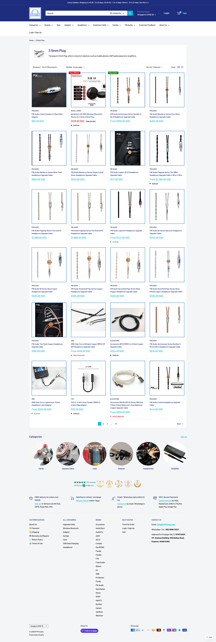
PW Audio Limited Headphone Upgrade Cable (165, 403)
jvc (97, 570)
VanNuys (99, 612)
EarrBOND (100, 547)
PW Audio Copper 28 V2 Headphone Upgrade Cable (124, 173)
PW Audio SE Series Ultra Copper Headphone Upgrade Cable (44, 290)
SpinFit (99, 600)
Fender (98, 555)
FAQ (124, 532)
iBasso (98, 566)
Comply (99, 543)
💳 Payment (34, 528)
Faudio (98, 551)
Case (65, 539)
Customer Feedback (147, 25)
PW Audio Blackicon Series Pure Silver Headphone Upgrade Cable (165, 115)
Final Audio (100, 562)
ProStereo (100, 577)
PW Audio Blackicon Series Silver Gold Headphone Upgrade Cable (47, 173)
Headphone (82, 25)
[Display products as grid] (179, 67)
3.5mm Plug (40, 40)
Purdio (98, 581)
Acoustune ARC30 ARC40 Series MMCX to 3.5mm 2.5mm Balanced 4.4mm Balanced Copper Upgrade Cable (126, 405)
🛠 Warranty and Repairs (39, 536)
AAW (98, 536)
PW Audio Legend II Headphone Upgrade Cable (126, 231)
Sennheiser (100, 589)
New (59, 25)
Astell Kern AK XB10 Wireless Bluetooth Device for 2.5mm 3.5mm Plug (86, 115)
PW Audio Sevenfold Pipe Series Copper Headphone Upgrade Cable (86, 290)
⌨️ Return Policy (36, 539)
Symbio (99, 604)
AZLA (98, 539)
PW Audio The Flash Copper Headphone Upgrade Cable (47, 345)
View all (184, 437)
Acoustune (114, 341)
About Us (163, 25)
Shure (98, 593)
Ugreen (99, 608)
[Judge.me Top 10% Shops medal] (137, 483)
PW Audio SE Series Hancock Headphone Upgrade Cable (166, 231)
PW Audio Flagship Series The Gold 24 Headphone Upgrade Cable (46, 231)
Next (179, 424)
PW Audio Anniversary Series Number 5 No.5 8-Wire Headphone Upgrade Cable (165, 345)
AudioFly (99, 532)
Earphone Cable (99, 25)
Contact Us (121, 504)
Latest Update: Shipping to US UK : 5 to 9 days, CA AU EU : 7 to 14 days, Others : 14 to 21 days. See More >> (108, 2)
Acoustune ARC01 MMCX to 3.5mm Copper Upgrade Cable (126, 345)
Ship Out (38, 504)
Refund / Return (82, 500)
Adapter (67, 25)
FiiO (72, 399)
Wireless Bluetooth (71, 528)
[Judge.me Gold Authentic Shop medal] (100, 483)
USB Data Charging (71, 543)
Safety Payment (165, 500)
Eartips (115, 25)
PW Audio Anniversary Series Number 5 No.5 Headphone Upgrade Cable (125, 115)
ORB (72, 341)
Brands (47, 25)
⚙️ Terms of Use (36, 543)
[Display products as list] (182, 67)
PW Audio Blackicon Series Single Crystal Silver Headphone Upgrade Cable (87, 173)
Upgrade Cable (69, 524)
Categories (33, 25)
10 (116, 424)
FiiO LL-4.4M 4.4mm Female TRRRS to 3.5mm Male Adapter (85, 403)
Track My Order (128, 524)
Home (31, 40)
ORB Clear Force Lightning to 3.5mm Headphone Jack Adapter (46, 403)
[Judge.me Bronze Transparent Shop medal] (118, 483)
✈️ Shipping (34, 532)
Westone (99, 615)
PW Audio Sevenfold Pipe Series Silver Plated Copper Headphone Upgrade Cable (166, 290)
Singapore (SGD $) (36, 626)
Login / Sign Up (35, 32)
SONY (98, 596)
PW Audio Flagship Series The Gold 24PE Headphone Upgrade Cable (87, 231)
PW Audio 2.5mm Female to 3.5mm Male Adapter (47, 115)
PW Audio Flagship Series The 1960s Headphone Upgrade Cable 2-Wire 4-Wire (166, 173)
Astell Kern (76, 111)
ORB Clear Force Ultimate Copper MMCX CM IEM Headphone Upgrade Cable (88, 345)
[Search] (130, 13)
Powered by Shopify (36, 635)
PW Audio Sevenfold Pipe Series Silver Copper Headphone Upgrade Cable (125, 290)
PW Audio (129, 25)
